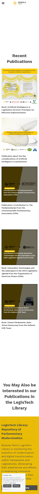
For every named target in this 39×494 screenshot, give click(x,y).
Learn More (12, 482)
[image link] (19, 3)
